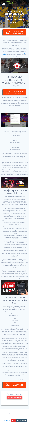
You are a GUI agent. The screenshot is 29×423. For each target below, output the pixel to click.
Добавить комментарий (14, 397)
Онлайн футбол (6, 420)
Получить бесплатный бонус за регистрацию (14, 32)
